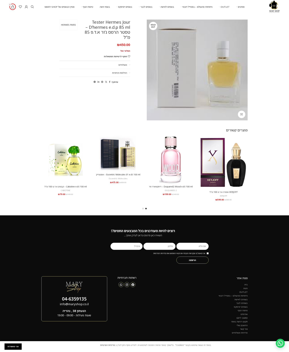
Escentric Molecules (118, 178)
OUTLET (243, 292)
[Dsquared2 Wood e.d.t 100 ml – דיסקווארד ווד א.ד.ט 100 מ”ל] (171, 160)
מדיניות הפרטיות (107, 345)
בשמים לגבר (242, 303)
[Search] (32, 7)
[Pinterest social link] (102, 82)
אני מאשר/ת (13, 346)
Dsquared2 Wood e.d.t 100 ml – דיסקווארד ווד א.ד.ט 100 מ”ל (171, 188)
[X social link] (106, 82)
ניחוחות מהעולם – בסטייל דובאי (233, 295)
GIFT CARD (242, 317)
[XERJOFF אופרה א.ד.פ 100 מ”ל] (223, 162)
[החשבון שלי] (26, 7)
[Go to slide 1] (146, 208)
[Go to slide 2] (143, 208)
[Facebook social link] (109, 82)
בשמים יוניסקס (241, 306)
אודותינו (244, 314)
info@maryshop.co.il (74, 304)
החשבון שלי (242, 325)
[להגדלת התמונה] (241, 114)
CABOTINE (65, 190)
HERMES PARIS (68, 24)
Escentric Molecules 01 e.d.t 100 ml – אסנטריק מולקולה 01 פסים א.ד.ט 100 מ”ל (118, 176)
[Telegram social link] (95, 82)
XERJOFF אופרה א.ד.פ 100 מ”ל (224, 192)
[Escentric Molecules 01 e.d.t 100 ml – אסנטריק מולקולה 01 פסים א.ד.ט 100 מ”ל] (118, 154)
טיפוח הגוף (243, 310)
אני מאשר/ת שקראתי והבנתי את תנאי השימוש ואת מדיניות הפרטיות (179, 253)
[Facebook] (132, 284)
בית (246, 284)
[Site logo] (274, 6)
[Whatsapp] (121, 284)
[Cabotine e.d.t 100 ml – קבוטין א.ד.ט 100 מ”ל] (65, 160)
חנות (245, 288)
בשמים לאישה (241, 299)
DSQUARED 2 (171, 190)
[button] (280, 343)
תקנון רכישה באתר (239, 321)
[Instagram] (126, 284)
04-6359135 (74, 299)
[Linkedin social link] (98, 82)
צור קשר (244, 328)
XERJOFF (223, 195)
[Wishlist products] (20, 7)
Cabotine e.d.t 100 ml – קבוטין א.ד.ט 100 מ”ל (65, 186)
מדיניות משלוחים (240, 332)
